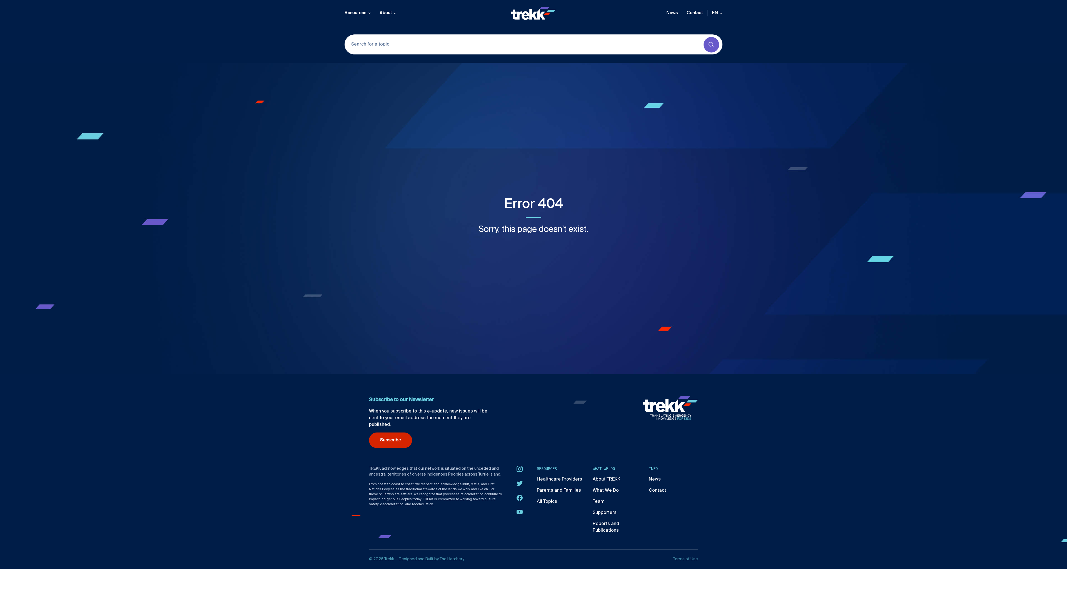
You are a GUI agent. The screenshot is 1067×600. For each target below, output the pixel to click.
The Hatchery (452, 559)
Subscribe (390, 440)
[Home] (533, 13)
